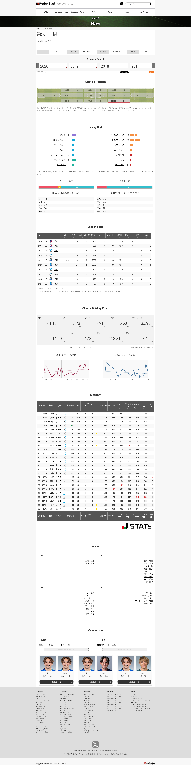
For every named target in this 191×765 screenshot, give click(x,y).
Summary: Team (61, 12)
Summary (110, 691)
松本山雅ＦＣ (88, 702)
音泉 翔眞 (43, 208)
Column (111, 12)
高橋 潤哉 (148, 603)
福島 (52, 430)
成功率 (119, 235)
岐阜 (52, 426)
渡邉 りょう (147, 596)
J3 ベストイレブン (113, 710)
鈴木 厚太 (148, 598)
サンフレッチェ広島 (42, 728)
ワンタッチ (59, 140)
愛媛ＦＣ (86, 722)
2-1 (59, 461)
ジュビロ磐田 (64, 720)
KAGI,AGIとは (135, 702)
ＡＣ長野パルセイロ (90, 704)
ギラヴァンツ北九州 (90, 726)
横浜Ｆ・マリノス (41, 712)
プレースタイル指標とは (138, 704)
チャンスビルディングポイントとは (82, 347)
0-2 (59, 437)
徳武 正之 (148, 571)
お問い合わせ (112, 750)
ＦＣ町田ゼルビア (41, 708)
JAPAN (94, 12)
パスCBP (111, 405)
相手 (51, 405)
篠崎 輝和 (148, 577)
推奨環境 (84, 750)
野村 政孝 (89, 561)
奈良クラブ (87, 714)
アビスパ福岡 (40, 730)
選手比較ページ (57, 682)
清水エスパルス (40, 714)
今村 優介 (148, 593)
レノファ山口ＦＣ (89, 718)
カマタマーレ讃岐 (89, 720)
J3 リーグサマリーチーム (115, 706)
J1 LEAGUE (39, 691)
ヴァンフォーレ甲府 (66, 714)
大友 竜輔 (89, 563)
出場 (64, 235)
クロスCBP (119, 405)
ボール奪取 (119, 165)
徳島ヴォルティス (65, 724)
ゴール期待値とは (136, 710)
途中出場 (82, 235)
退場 (147, 235)
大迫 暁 (149, 566)
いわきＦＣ (63, 704)
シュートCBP (143, 405)
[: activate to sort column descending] (39, 236)
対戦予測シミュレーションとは (140, 708)
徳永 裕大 (43, 205)
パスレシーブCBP (135, 405)
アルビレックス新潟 (66, 716)
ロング (61, 150)
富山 (52, 461)
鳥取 (52, 449)
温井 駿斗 (43, 202)
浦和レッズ (39, 698)
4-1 (59, 449)
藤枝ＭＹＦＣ (64, 722)
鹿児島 (51, 437)
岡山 (56, 241)
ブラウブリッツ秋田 (66, 700)
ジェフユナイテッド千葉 (43, 700)
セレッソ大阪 (40, 722)
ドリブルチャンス (117, 135)
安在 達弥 (148, 563)
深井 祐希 (148, 574)
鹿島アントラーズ (41, 694)
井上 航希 (148, 579)
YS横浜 (51, 422)
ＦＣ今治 (62, 726)
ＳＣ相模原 (87, 700)
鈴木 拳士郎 (89, 598)
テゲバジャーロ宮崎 (66, 732)
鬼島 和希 (89, 614)
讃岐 (52, 469)
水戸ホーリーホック (42, 696)
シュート (110, 235)
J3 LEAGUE (87, 691)
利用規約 (77, 750)
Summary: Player (78, 12)
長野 (52, 445)
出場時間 (91, 235)
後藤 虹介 (148, 569)
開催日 (44, 405)
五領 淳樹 (101, 208)
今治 (52, 414)
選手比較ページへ (125, 649)
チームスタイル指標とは (138, 706)
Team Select (143, 12)
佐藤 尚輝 (89, 609)
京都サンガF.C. (40, 718)
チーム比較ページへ (66, 649)
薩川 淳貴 (43, 199)
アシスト (128, 235)
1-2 (59, 465)
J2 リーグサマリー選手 (114, 702)
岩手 (52, 441)
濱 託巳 (149, 582)
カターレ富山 (64, 718)
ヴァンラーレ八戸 (65, 696)
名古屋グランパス (41, 716)
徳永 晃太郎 (89, 603)
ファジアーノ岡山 (41, 726)
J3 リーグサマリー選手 (114, 708)
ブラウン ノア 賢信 (144, 601)
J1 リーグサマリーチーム (115, 694)
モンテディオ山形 (65, 702)
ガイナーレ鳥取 (88, 716)
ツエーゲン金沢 (88, 706)
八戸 (52, 418)
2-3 (59, 441)
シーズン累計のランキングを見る (141, 347)
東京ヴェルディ (40, 706)
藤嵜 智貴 (148, 561)
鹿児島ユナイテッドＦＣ (91, 730)
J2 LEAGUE (63, 691)
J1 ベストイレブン (113, 698)
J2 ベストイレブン (113, 704)
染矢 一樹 (89, 601)
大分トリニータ (64, 730)
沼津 (56, 251)
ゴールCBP (152, 405)
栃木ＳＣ (86, 696)
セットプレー (58, 155)
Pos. (77, 405)
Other (133, 691)
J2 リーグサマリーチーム (115, 700)
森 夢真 (90, 611)
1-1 (59, 453)
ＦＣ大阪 (86, 712)
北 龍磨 (90, 593)
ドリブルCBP (127, 405)
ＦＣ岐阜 (86, 708)
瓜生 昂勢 (89, 596)
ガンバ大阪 (39, 720)
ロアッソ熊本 (88, 728)
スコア (58, 406)
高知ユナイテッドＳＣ (90, 724)
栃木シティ (63, 706)
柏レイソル (39, 702)
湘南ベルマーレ (64, 712)
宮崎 (52, 453)
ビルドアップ (119, 150)
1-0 (59, 414)
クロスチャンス (118, 140)
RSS (151, 72)
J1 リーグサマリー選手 (114, 696)
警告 (137, 235)
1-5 (59, 481)
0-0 (59, 457)
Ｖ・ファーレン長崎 (42, 732)
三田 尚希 (101, 202)
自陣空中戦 (119, 155)
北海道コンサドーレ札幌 (67, 694)
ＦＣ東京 (38, 704)
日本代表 (134, 696)
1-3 (59, 426)
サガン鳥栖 (63, 728)
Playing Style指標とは (129, 171)
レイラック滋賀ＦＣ (90, 710)
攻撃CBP (103, 405)
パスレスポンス (59, 160)
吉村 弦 (42, 211)
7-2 (59, 477)
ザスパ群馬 (87, 698)
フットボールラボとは (138, 698)
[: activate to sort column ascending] (43, 236)
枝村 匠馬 (101, 211)
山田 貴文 (101, 205)
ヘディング (59, 145)
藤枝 (52, 481)
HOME (45, 12)
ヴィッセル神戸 (40, 724)
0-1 (59, 418)
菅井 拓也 (89, 606)
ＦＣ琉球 (86, 732)
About (127, 12)
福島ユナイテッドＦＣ (90, 694)
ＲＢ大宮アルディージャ (67, 708)
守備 (122, 160)
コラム (133, 694)
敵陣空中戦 (61, 165)
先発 (73, 235)
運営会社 (104, 750)
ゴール (101, 235)
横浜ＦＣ (62, 710)
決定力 (63, 135)
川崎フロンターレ (41, 710)
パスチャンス (119, 145)
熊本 (52, 433)
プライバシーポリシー (94, 750)
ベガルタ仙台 (64, 698)
